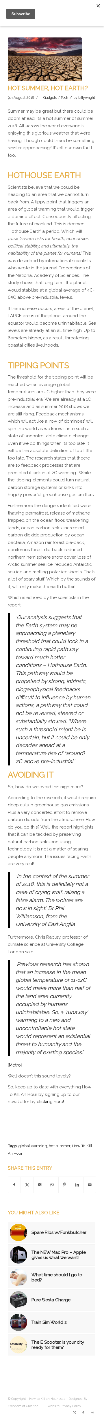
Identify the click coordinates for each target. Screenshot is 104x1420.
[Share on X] (27, 1185)
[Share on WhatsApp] (52, 1185)
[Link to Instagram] (92, 1412)
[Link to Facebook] (83, 1412)
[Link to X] (74, 1412)
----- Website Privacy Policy (60, 1406)
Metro (15, 1065)
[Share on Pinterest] (65, 1185)
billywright (86, 98)
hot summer (59, 1145)
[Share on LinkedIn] (77, 1185)
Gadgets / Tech (55, 98)
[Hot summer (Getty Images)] (45, 59)
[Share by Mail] (90, 1185)
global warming (32, 1145)
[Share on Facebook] (14, 1185)
